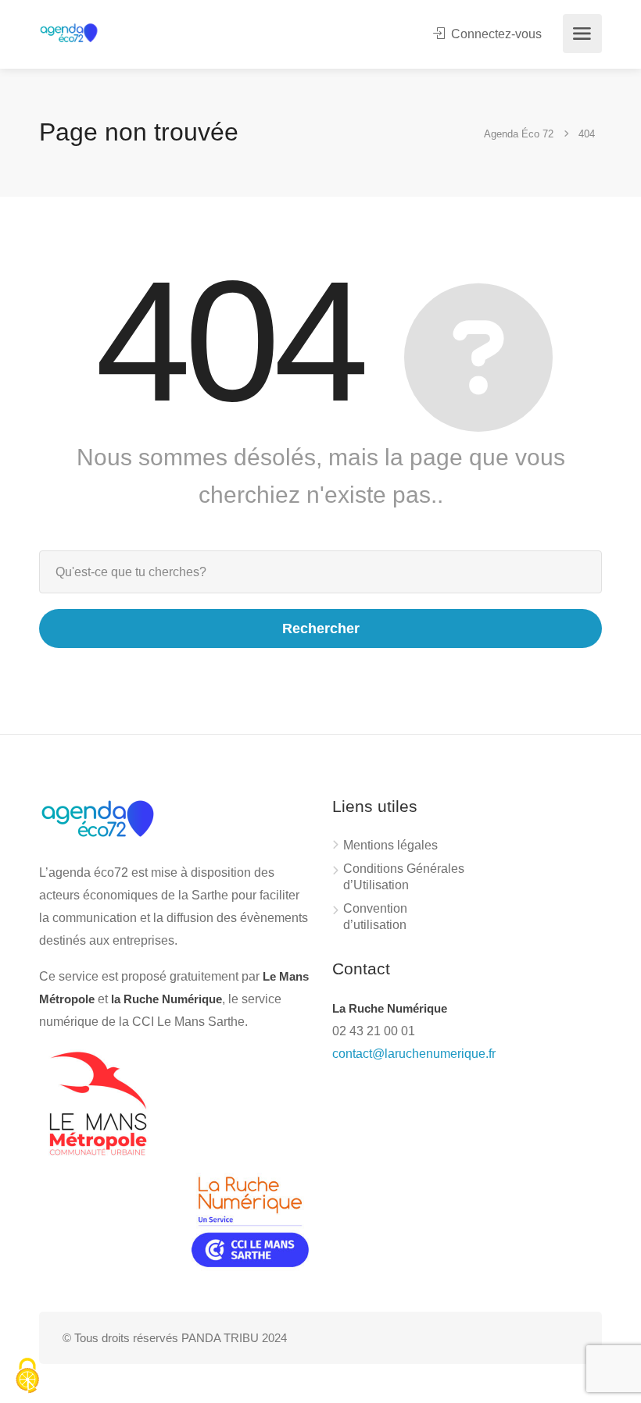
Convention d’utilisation (375, 916)
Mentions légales (390, 845)
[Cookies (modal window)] (27, 1376)
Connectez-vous (495, 34)
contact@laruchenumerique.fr (414, 1053)
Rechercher (321, 628)
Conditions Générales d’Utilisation (403, 877)
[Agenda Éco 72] (68, 31)
